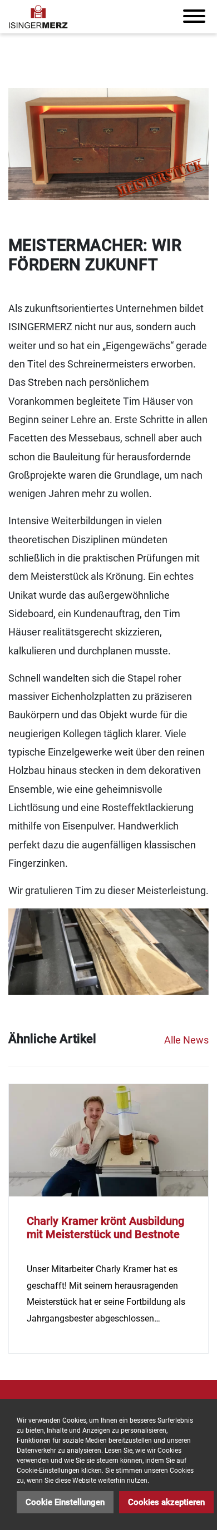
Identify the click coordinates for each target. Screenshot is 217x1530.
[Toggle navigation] (194, 16)
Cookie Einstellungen (65, 1502)
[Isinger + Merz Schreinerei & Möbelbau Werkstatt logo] (38, 16)
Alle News (186, 1040)
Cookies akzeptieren (166, 1502)
